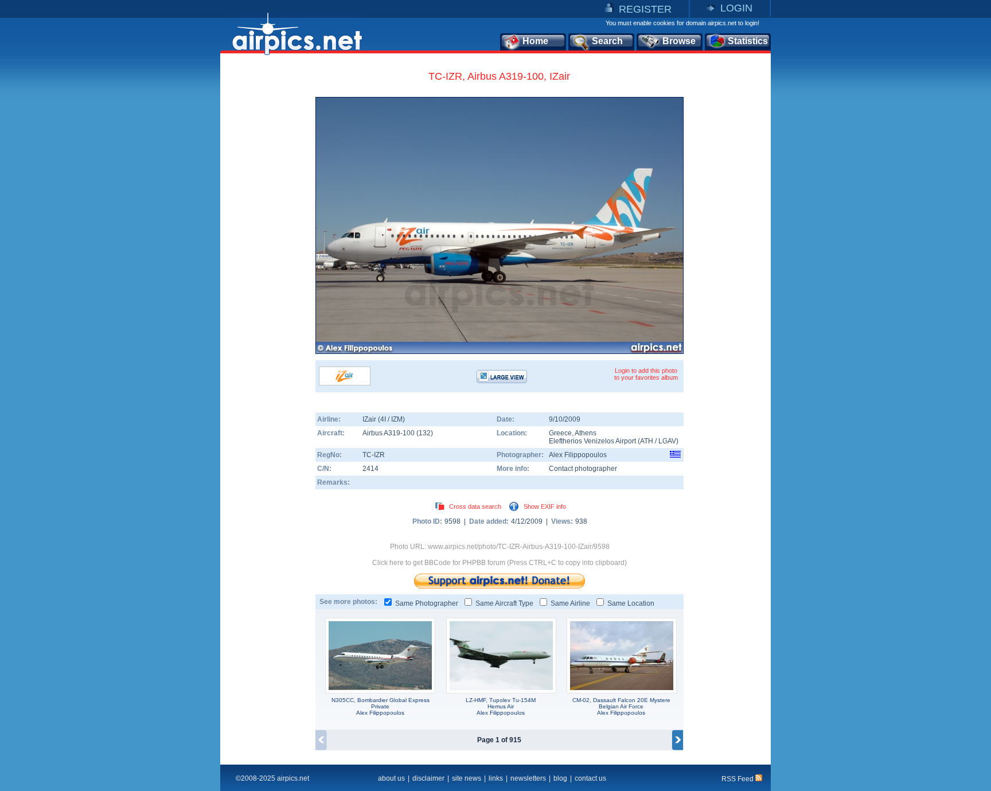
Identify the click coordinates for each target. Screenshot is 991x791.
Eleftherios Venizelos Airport (592, 441)
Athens (585, 433)
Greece (560, 433)
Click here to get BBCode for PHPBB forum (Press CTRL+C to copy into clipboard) (499, 563)
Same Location (631, 603)
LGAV (667, 441)
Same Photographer (426, 603)
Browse (679, 41)
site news (466, 778)
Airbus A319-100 (389, 433)
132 (425, 433)
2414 (370, 469)
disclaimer (428, 778)
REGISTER (645, 9)
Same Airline (570, 603)
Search (607, 41)
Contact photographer (583, 469)
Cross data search (475, 506)
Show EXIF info (545, 506)
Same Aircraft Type (504, 603)
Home (535, 41)
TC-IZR (373, 455)
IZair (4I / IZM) (383, 419)
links (496, 778)
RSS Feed (738, 779)
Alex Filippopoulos (578, 455)
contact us (590, 778)
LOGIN (736, 8)
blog (560, 778)
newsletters (528, 778)
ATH (646, 441)
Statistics (748, 41)
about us (391, 778)
